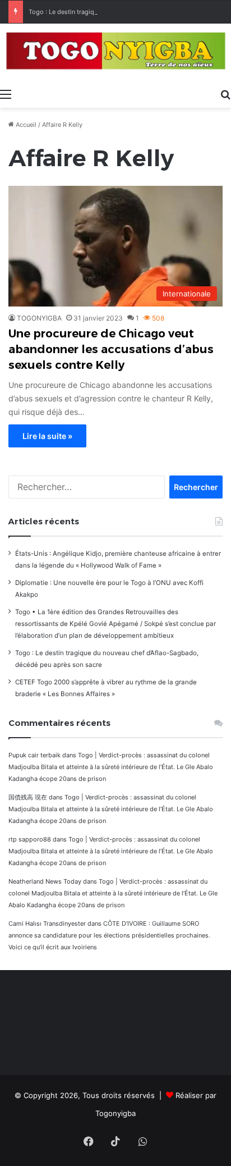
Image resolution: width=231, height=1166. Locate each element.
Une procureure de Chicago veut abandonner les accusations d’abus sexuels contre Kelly (111, 349)
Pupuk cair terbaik (34, 755)
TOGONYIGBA (39, 318)
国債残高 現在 (27, 797)
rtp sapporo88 (29, 839)
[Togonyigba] (115, 53)
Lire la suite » (47, 436)
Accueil (25, 125)
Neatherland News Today (44, 881)
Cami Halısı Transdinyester (47, 923)
